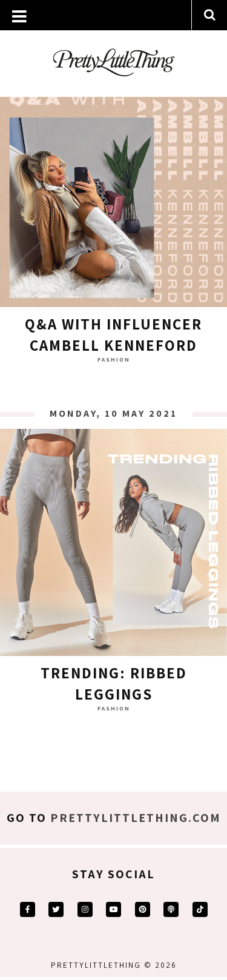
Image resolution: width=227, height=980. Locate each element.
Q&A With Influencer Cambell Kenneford (113, 334)
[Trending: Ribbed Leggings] (113, 545)
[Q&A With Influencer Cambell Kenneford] (113, 196)
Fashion (113, 359)
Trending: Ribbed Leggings (114, 683)
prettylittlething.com (135, 818)
